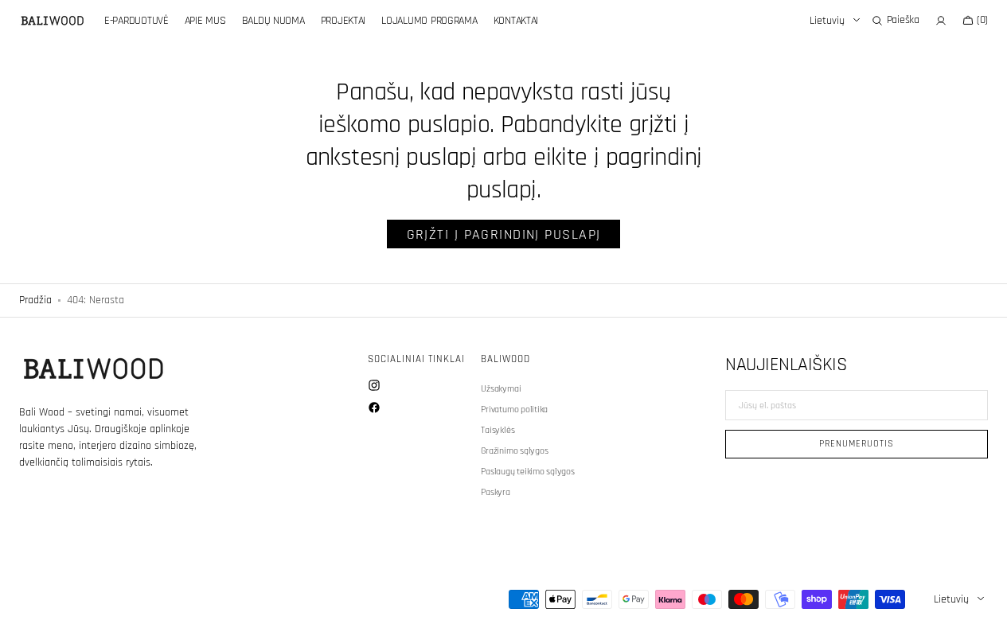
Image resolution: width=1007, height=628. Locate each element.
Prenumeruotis (856, 444)
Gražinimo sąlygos (514, 451)
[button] (895, 21)
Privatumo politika (514, 409)
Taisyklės (497, 430)
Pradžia (35, 300)
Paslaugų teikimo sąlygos (527, 472)
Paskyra (495, 492)
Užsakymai (501, 389)
